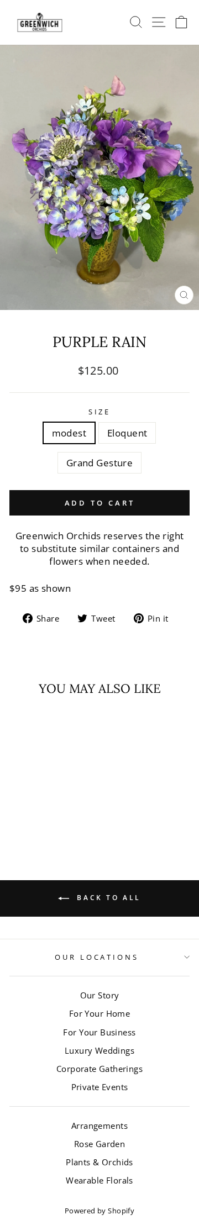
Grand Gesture (99, 462)
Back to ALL (107, 897)
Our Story (99, 995)
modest (69, 433)
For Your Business (99, 1032)
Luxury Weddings (99, 1050)
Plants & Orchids (99, 1162)
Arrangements (99, 1125)
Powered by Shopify (99, 1211)
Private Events (99, 1086)
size (99, 412)
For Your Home (99, 1013)
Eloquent (127, 433)
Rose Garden (99, 1143)
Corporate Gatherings (99, 1068)
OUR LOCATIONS (97, 957)
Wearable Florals (99, 1180)
